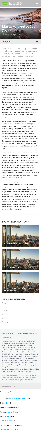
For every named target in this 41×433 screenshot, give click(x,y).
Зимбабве (23, 350)
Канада (30, 352)
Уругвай (9, 367)
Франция (5, 369)
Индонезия (5, 352)
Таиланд (5, 322)
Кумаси (16, 34)
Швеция (32, 369)
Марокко (28, 356)
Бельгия (31, 341)
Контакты (11, 333)
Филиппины (22, 367)
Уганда (4, 367)
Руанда (4, 362)
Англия (18, 341)
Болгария (5, 343)
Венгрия (31, 343)
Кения (36, 352)
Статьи (25, 333)
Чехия (19, 369)
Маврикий (34, 354)
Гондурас (12, 347)
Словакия (5, 365)
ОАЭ (10, 360)
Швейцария (25, 369)
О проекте (19, 333)
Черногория (12, 369)
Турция (4, 303)
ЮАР (14, 371)
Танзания (22, 365)
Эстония (9, 371)
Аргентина (24, 341)
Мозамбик (5, 358)
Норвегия (5, 360)
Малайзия (13, 356)
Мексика (34, 356)
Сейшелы (17, 362)
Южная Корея (21, 371)
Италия (4, 314)
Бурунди (25, 343)
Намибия (12, 358)
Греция (4, 310)
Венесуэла (5, 345)
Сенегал (23, 362)
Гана (7, 34)
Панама (14, 360)
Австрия (12, 341)
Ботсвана (12, 343)
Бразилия (19, 343)
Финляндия (30, 367)
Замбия (9, 350)
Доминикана (31, 347)
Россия (34, 360)
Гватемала (23, 345)
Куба (20, 354)
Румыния (10, 362)
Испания (5, 318)
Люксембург (26, 354)
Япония (28, 371)
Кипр (3, 354)
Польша (20, 360)
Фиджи (15, 367)
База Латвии (33, 333)
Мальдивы (21, 356)
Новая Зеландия (28, 358)
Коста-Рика (14, 354)
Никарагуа (19, 358)
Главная (4, 333)
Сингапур (30, 362)
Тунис (28, 365)
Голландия (5, 347)
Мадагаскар (6, 356)
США (10, 365)
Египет (4, 307)
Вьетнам (12, 345)
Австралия (5, 341)
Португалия (27, 360)
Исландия (13, 352)
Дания (24, 347)
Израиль (29, 350)
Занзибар (16, 350)
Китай (8, 354)
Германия (30, 345)
